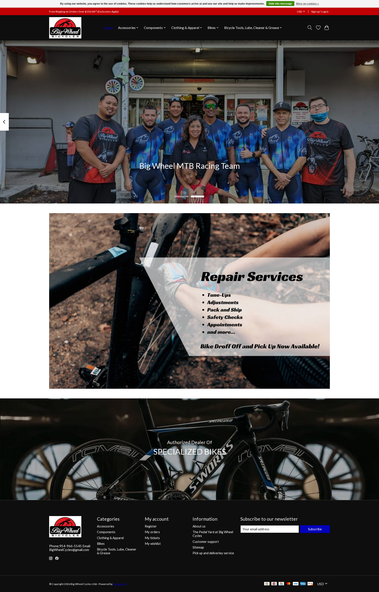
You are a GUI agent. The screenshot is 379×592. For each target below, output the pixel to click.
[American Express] (303, 584)
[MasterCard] (288, 584)
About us (199, 526)
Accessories (105, 526)
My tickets (152, 538)
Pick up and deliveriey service (213, 553)
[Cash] (267, 584)
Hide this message (280, 3)
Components (106, 532)
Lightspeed (119, 584)
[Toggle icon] (310, 28)
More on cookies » (307, 3)
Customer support (206, 541)
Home (108, 28)
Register (151, 526)
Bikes (101, 543)
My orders (152, 532)
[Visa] (296, 584)
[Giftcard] (274, 584)
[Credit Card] (281, 584)
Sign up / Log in (320, 11)
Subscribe (315, 529)
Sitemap (198, 547)
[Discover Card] (310, 584)
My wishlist (153, 543)
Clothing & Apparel (110, 538)
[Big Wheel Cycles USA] (65, 28)
